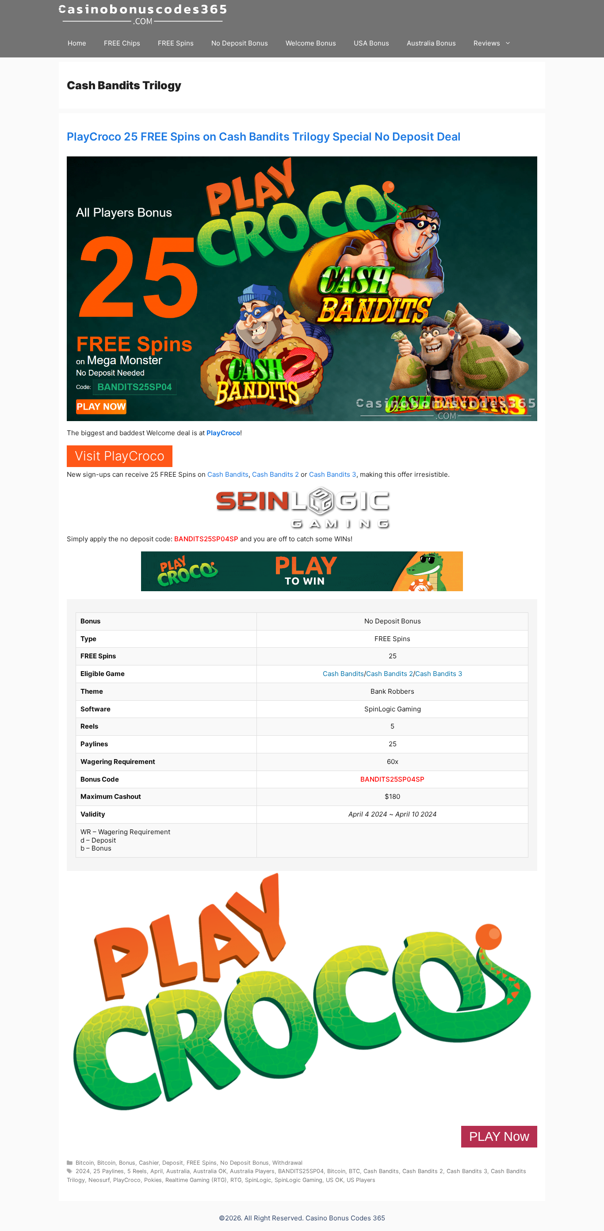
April (156, 1171)
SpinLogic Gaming (298, 1180)
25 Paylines (108, 1171)
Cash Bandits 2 (275, 474)
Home (77, 43)
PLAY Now (499, 1136)
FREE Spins (176, 43)
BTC (354, 1171)
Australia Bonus (431, 43)
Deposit (172, 1162)
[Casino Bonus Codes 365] (145, 14)
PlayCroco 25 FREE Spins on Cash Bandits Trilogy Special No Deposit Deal (264, 136)
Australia (178, 1171)
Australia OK (209, 1171)
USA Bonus (371, 43)
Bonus (127, 1162)
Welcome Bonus (311, 43)
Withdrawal (287, 1162)
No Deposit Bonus (239, 43)
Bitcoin (85, 1162)
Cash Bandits (227, 474)
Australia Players (252, 1171)
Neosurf (99, 1180)
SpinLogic (258, 1180)
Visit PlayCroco (119, 456)
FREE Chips (122, 43)
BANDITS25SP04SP (206, 539)
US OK (334, 1180)
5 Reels (137, 1171)
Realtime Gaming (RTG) (196, 1180)
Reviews (487, 43)
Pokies (153, 1180)
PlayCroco (223, 433)
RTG (235, 1180)
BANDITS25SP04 (301, 1171)
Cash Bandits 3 (332, 474)
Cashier (149, 1162)
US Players (361, 1180)
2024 (83, 1171)
